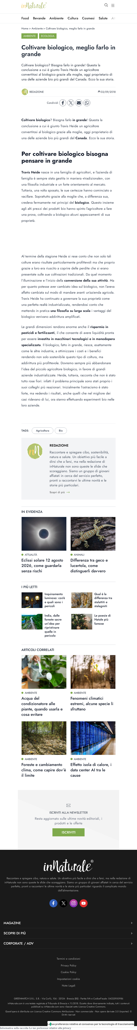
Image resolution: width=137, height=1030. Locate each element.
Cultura (73, 18)
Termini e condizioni (68, 959)
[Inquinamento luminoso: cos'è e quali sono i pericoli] (32, 600)
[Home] (34, 5)
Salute (103, 18)
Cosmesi (88, 18)
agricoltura (42, 431)
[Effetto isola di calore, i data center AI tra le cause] (93, 738)
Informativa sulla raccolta (14, 1028)
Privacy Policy (68, 965)
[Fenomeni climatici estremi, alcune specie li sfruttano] (93, 672)
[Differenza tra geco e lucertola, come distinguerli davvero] (93, 534)
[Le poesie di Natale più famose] (81, 622)
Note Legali (68, 986)
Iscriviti (68, 832)
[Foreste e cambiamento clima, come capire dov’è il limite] (44, 738)
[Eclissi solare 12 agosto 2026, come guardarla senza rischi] (44, 534)
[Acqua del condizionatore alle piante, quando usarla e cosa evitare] (44, 672)
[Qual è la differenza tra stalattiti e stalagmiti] (81, 600)
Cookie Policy (68, 972)
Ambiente (56, 18)
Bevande (39, 18)
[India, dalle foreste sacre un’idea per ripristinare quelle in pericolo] (32, 622)
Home (24, 28)
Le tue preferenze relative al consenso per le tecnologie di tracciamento (90, 1024)
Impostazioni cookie (68, 979)
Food (25, 18)
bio (61, 431)
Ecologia (47, 36)
